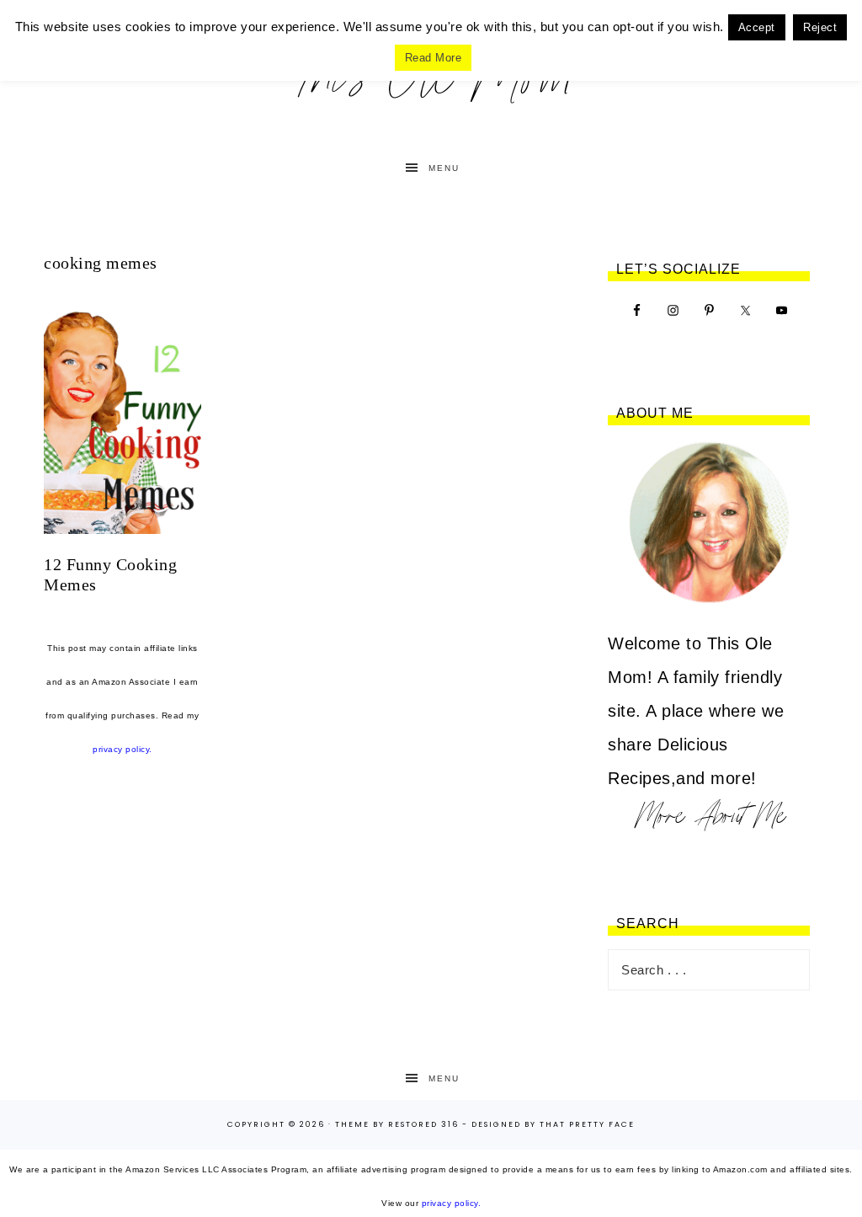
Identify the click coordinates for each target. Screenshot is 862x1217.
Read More (433, 57)
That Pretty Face (587, 1124)
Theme (352, 1124)
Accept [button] (756, 27)
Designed (496, 1124)
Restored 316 (423, 1124)
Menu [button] (444, 168)
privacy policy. (122, 749)
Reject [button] (820, 27)
